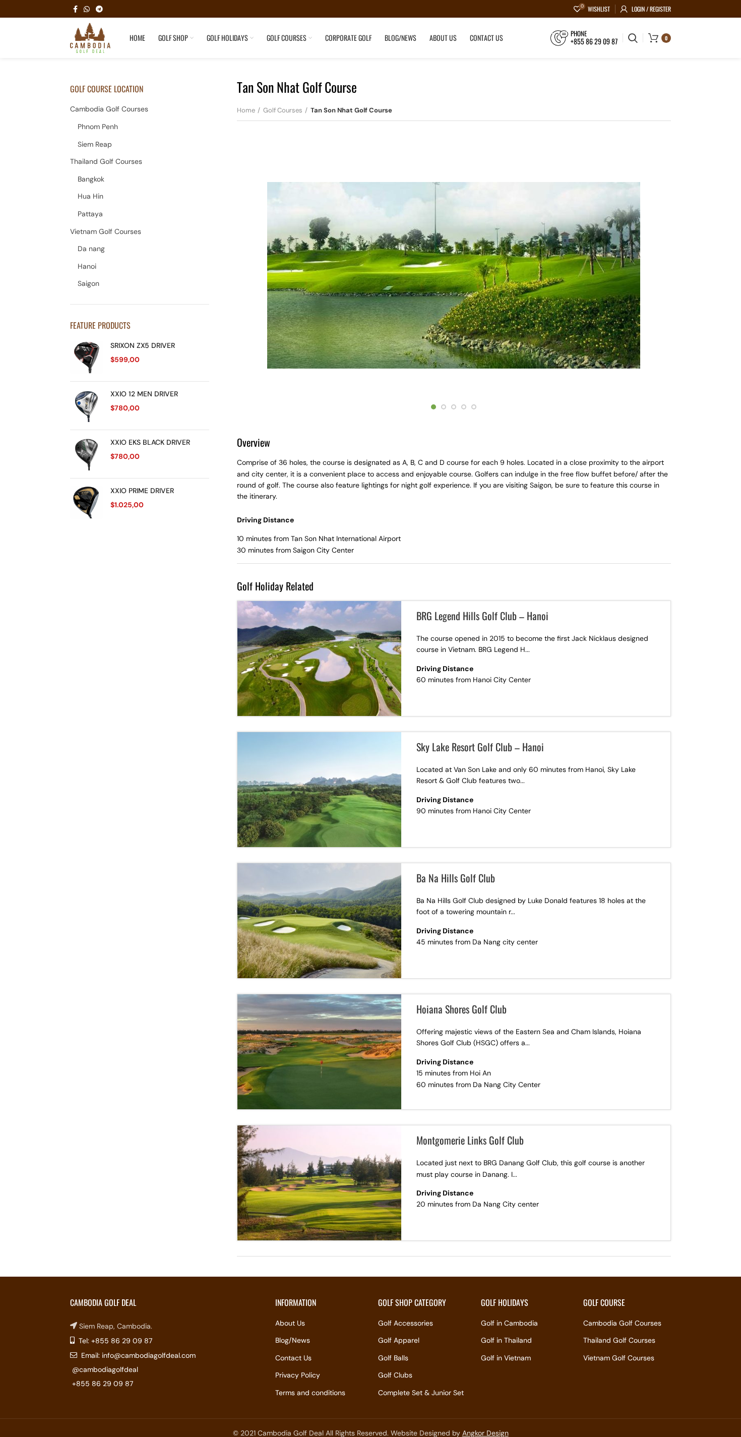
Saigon (88, 283)
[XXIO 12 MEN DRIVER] (86, 405)
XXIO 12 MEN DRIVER (144, 393)
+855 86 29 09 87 (102, 1383)
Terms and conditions (310, 1392)
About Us (290, 1323)
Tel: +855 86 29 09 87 (114, 1340)
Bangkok (91, 179)
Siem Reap (95, 144)
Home (246, 110)
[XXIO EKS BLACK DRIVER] (86, 454)
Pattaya (90, 213)
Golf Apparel (398, 1340)
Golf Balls (393, 1357)
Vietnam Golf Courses (105, 231)
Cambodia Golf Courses (109, 108)
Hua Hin (90, 196)
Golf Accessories (405, 1323)
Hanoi (87, 266)
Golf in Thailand (506, 1340)
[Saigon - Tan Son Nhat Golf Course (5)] (453, 275)
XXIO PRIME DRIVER (142, 490)
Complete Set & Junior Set (421, 1392)
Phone (579, 34)
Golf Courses (282, 110)
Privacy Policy (297, 1375)
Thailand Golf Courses (106, 161)
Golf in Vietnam (506, 1357)
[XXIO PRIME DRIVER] (86, 502)
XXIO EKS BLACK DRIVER (150, 442)
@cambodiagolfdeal (105, 1369)
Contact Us (293, 1357)
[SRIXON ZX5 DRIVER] (86, 357)
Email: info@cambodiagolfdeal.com (137, 1355)
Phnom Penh (98, 126)
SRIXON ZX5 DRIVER (142, 345)
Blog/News (292, 1340)
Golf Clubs (395, 1375)
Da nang (91, 248)
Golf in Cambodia (509, 1323)
